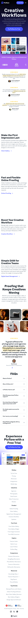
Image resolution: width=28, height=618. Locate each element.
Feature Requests (13, 576)
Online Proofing (14, 508)
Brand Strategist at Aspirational (14, 365)
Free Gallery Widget (13, 529)
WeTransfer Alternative (13, 567)
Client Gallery (13, 511)
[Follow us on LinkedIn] (17, 611)
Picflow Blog (13, 549)
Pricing (14, 476)
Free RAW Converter (13, 534)
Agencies (13, 491)
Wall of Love (13, 544)
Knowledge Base (13, 574)
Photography (13, 493)
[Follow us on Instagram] (10, 611)
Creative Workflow (14, 516)
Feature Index (14, 541)
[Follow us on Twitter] (14, 611)
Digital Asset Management (13, 514)
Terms (18, 608)
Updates (13, 519)
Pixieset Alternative (13, 556)
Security (22, 608)
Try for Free (20, 2)
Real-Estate (13, 496)
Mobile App (14, 484)
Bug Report (14, 579)
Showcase (14, 478)
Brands (14, 501)
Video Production (14, 499)
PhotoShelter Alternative (14, 561)
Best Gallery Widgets (14, 597)
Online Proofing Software (14, 591)
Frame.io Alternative (13, 564)
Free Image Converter (14, 531)
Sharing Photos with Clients (13, 589)
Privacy (14, 608)
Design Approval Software (14, 599)
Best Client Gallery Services (13, 594)
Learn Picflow (14, 546)
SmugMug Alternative (14, 559)
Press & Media (14, 582)
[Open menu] (25, 2)
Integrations (13, 481)
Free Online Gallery (14, 526)
